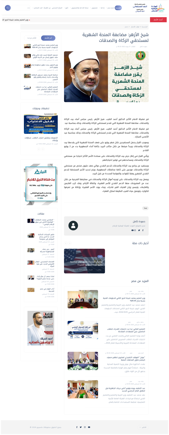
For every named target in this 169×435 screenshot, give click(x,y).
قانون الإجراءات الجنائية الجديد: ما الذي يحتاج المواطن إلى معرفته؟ (46, 237)
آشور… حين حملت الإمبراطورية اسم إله (47, 250)
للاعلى (144, 427)
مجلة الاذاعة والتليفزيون (79, 7)
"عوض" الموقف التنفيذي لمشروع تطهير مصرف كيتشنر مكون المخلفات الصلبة (126, 359)
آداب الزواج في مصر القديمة (47, 290)
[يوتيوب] (133, 230)
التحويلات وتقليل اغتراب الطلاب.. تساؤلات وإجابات (41, 139)
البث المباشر (38, 7)
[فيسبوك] (142, 230)
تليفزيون (94, 7)
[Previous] (39, 149)
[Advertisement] (107, 111)
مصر (126, 26)
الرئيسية (118, 7)
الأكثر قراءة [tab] (31, 38)
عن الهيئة (47, 7)
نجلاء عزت (140, 291)
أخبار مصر (141, 353)
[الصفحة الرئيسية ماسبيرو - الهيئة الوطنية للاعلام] (145, 7)
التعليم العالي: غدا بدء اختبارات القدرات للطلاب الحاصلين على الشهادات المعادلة (126, 330)
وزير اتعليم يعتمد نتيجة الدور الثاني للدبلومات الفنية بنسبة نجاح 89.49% (124, 299)
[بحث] (8, 8)
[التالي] (70, 243)
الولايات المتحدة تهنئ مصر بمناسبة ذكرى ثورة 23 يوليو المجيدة (86, 263)
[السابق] (65, 243)
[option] (84, 261)
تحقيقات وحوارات (32, 117)
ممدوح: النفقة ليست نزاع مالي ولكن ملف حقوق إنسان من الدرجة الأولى (45, 56)
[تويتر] (139, 230)
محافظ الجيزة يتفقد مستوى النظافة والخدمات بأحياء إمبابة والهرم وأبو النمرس (45, 77)
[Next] (43, 149)
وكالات (99, 270)
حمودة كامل (143, 46)
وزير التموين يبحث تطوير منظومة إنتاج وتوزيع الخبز (44, 66)
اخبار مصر (111, 7)
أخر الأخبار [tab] (48, 38)
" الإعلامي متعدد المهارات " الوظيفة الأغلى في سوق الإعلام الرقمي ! (44, 222)
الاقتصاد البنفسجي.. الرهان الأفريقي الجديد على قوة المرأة (44, 264)
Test (145, 208)
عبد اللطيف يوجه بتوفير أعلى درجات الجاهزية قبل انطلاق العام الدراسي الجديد (125, 389)
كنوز (66, 7)
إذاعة (102, 7)
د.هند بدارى (140, 322)
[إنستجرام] (135, 230)
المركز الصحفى (57, 7)
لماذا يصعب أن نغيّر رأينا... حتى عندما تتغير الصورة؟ (45, 277)
